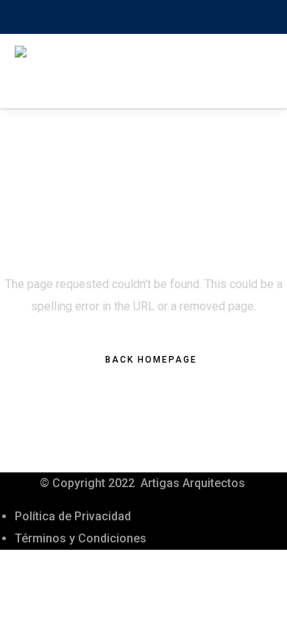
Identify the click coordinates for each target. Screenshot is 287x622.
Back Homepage (151, 359)
